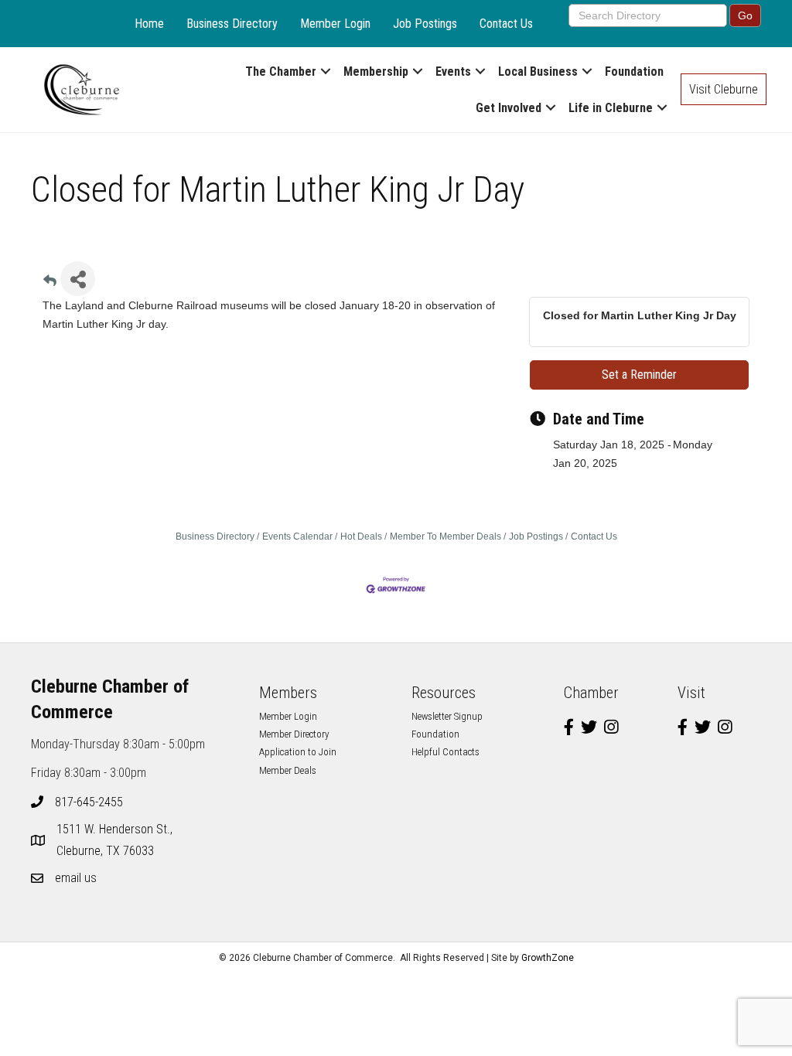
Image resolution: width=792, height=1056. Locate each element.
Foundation (634, 71)
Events (453, 71)
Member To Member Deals (445, 536)
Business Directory (232, 23)
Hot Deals (361, 536)
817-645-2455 (89, 802)
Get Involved (508, 107)
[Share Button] (77, 278)
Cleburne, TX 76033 (116, 839)
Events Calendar (297, 536)
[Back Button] (49, 283)
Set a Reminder (639, 374)
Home (149, 23)
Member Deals (287, 770)
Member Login (335, 23)
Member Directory (294, 734)
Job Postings (425, 23)
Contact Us (506, 23)
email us (76, 877)
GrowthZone (547, 957)
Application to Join (297, 752)
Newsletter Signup (447, 716)
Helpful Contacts (445, 752)
